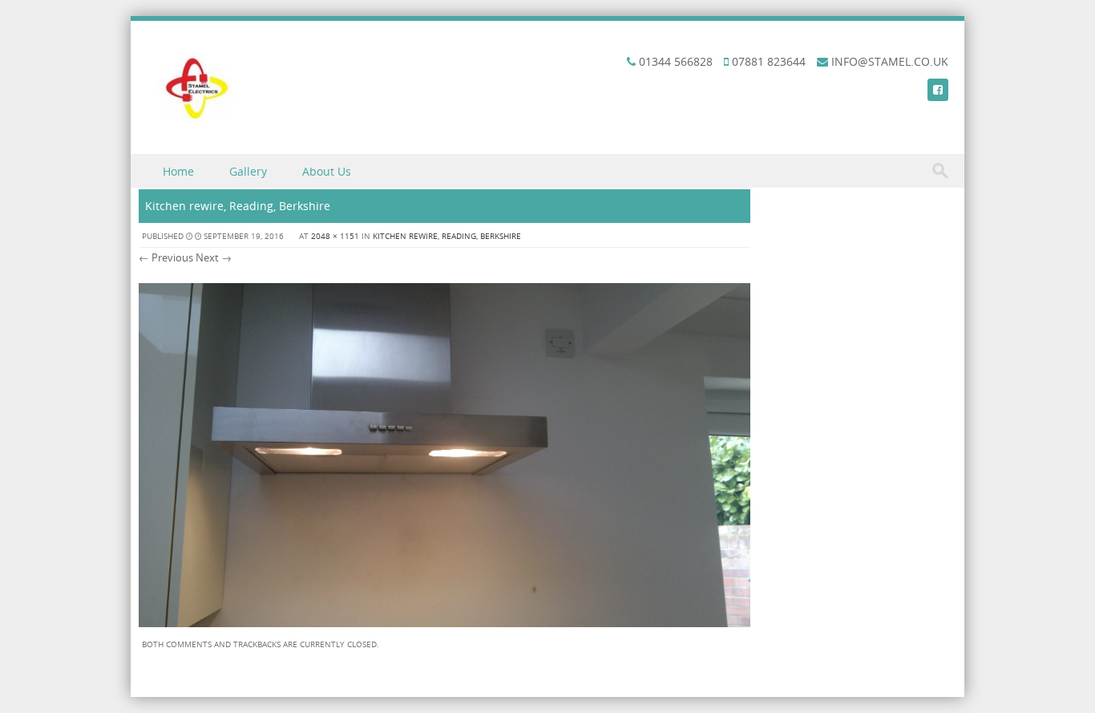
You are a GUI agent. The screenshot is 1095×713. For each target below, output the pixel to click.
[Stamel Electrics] (195, 118)
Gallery (248, 171)
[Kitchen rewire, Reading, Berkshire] (444, 622)
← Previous (166, 257)
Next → (214, 257)
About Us (326, 171)
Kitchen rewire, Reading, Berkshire (447, 236)
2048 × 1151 (335, 236)
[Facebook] (938, 89)
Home (178, 171)
